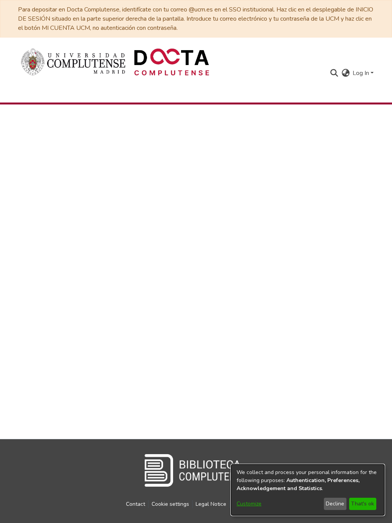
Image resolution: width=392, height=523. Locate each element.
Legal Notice (211, 504)
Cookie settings (170, 504)
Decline (335, 503)
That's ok (362, 503)
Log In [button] (362, 73)
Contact (135, 504)
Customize (249, 503)
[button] (334, 73)
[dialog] (307, 489)
